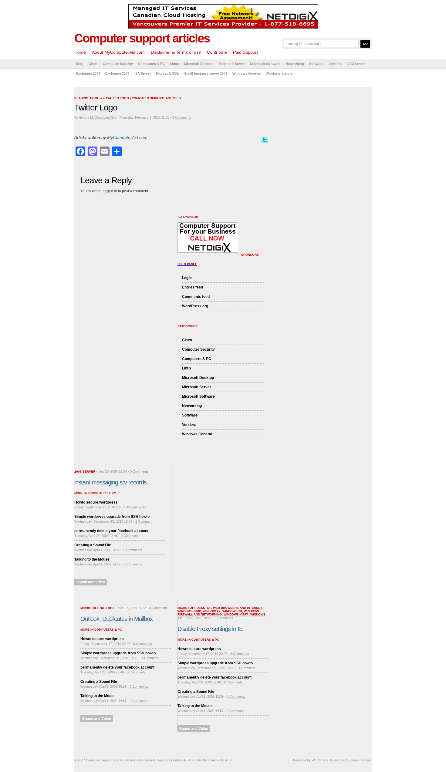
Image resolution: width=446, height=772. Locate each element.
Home (80, 52)
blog (79, 64)
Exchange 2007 (117, 73)
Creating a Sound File (92, 545)
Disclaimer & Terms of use (176, 52)
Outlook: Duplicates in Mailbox (116, 618)
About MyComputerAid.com (118, 52)
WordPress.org (195, 306)
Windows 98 (232, 611)
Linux (174, 64)
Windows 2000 (189, 611)
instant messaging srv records (110, 482)
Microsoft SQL (167, 73)
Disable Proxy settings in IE (210, 628)
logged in (109, 191)
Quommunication (358, 760)
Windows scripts (279, 73)
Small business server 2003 (205, 73)
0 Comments (181, 117)
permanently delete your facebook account (111, 531)
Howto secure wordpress (96, 502)
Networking (295, 64)
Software (316, 64)
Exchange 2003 (88, 73)
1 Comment (143, 521)
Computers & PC (151, 64)
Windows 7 (212, 611)
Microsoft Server (232, 64)
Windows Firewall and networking (218, 612)
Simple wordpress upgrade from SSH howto (112, 516)
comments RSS (219, 760)
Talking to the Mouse (92, 559)
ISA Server (142, 73)
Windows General (246, 73)
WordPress (320, 760)
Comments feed (196, 297)
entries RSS (182, 760)
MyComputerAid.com (127, 137)
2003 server (356, 64)
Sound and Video (90, 582)
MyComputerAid (102, 117)
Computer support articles (142, 38)
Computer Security (118, 64)
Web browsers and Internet (237, 607)
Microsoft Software (265, 64)
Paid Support (245, 52)
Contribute (217, 52)
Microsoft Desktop (199, 64)
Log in (187, 278)
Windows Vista (236, 614)
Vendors (335, 64)
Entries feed (192, 287)
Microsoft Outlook (97, 608)
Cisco (93, 64)
